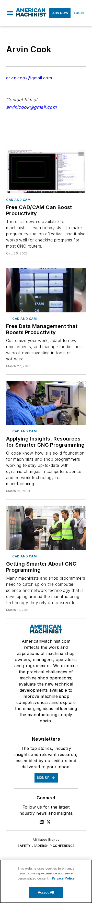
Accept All (46, 892)
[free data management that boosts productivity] (46, 290)
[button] (10, 13)
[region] (46, 881)
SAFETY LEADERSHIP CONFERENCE (45, 846)
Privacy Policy (63, 878)
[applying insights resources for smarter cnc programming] (46, 403)
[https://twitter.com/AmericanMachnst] (48, 821)
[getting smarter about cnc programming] (46, 528)
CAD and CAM (18, 200)
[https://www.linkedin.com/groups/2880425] (41, 821)
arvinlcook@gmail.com (29, 77)
